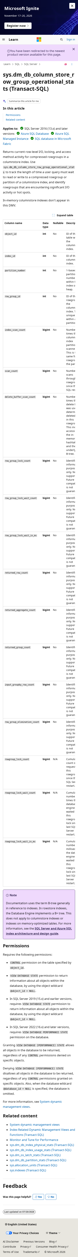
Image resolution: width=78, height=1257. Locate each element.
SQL (17, 64)
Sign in (71, 39)
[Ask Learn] (66, 64)
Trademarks (30, 1252)
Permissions (13, 115)
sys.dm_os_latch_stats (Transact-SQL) (35, 1155)
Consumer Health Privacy (51, 1246)
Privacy (24, 1246)
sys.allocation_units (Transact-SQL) (33, 1165)
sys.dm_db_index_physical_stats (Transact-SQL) (42, 1145)
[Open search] (61, 39)
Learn (7, 64)
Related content (15, 119)
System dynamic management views (35, 1125)
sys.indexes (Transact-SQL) (28, 1170)
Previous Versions (34, 1241)
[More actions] (72, 64)
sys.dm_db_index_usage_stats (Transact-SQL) (40, 1150)
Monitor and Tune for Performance (34, 1140)
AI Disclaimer (11, 1241)
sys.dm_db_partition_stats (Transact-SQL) (38, 1160)
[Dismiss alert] (72, 6)
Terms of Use (11, 1252)
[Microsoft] (39, 39)
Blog (52, 1241)
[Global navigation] (3, 39)
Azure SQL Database (35, 134)
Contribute (9, 1246)
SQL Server (30, 64)
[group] (39, 553)
